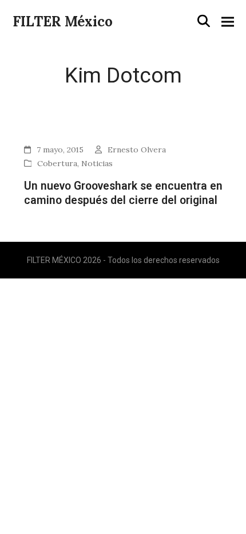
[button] (203, 21)
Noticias (97, 163)
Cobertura (57, 163)
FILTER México (63, 21)
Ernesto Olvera (137, 149)
